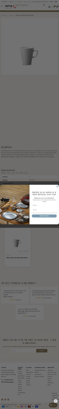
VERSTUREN (44, 216)
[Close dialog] (57, 186)
